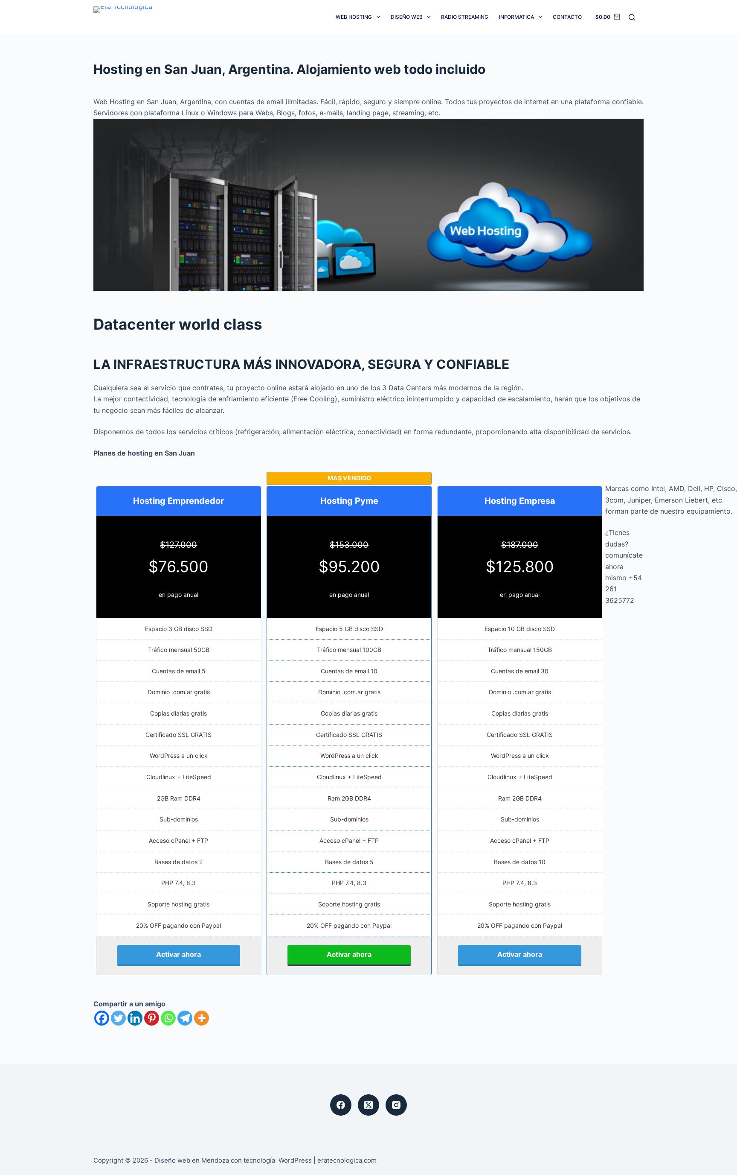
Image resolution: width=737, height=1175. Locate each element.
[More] (201, 1018)
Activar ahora (178, 954)
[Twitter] (118, 1018)
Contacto (567, 17)
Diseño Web (407, 17)
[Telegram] (184, 1018)
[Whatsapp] (168, 1018)
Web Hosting (354, 17)
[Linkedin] (135, 1018)
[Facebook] (101, 1018)
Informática (516, 17)
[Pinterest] (151, 1018)
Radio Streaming (464, 17)
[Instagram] (396, 1105)
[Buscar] (632, 17)
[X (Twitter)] (368, 1105)
